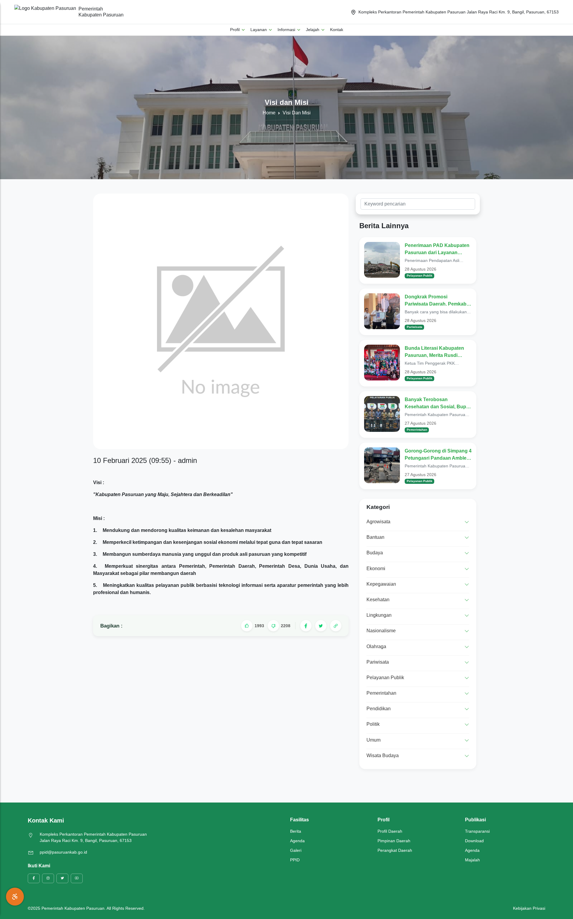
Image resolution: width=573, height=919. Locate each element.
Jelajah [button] (313, 29)
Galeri (295, 850)
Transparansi (477, 831)
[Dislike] (273, 625)
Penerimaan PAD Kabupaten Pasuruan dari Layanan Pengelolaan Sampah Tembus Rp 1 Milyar (437, 249)
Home (269, 112)
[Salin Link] (335, 625)
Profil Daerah (390, 831)
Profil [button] (235, 29)
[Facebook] (306, 625)
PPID (295, 859)
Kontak (336, 29)
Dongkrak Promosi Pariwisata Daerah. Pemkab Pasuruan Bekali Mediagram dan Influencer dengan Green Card (438, 301)
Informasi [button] (287, 29)
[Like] (246, 625)
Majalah (472, 859)
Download (474, 840)
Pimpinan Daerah (394, 840)
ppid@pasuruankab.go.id (63, 852)
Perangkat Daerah (395, 850)
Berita (295, 831)
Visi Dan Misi (297, 112)
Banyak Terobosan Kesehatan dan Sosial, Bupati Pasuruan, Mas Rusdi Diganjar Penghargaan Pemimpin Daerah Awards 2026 (438, 403)
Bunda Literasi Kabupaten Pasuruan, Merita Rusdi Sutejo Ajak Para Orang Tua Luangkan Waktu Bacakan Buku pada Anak (436, 352)
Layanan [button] (259, 29)
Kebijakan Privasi (529, 908)
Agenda (297, 840)
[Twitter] (320, 625)
